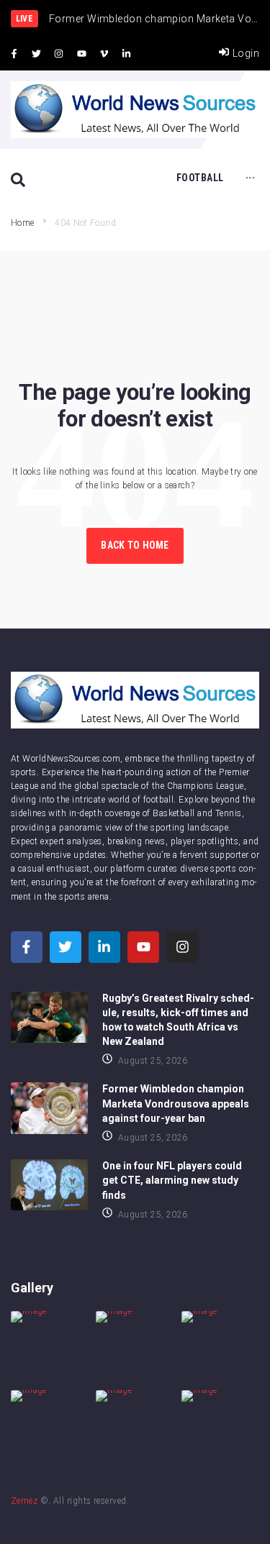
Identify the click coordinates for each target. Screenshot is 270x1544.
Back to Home (134, 545)
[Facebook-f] (13, 54)
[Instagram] (59, 54)
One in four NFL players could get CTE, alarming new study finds (172, 1180)
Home (22, 223)
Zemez (24, 1501)
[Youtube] (81, 54)
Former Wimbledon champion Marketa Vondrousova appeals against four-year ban (175, 1103)
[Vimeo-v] (104, 54)
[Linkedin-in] (126, 54)
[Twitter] (36, 54)
